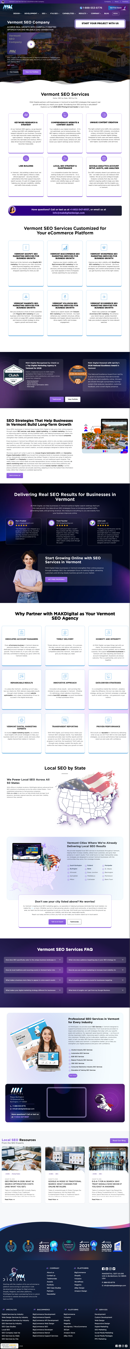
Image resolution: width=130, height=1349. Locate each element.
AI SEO (55, 13)
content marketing (58, 431)
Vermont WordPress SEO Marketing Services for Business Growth (104, 256)
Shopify (67, 1320)
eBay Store (68, 1336)
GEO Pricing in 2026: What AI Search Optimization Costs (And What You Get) (19, 1184)
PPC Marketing (100, 1339)
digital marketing (42, 431)
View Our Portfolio (31, 72)
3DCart (66, 1329)
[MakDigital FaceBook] (103, 1269)
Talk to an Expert (57, 921)
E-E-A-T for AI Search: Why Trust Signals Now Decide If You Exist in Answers (107, 1184)
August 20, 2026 (10, 1179)
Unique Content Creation (104, 122)
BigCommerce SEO (40, 1326)
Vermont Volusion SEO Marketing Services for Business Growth (65, 306)
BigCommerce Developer (43, 1329)
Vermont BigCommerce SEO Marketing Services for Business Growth (65, 256)
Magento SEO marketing (24, 314)
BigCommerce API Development (45, 1320)
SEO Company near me (11, 1333)
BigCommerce (69, 1314)
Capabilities (68, 13)
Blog (106, 13)
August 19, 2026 (53, 1179)
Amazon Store (69, 1333)
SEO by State (62, 98)
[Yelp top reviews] (88, 1247)
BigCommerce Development (44, 1314)
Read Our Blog (119, 1141)
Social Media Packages (104, 1336)
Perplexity (22, 459)
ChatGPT (12, 459)
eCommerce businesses (115, 651)
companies (67, 435)
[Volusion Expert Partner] (28, 1246)
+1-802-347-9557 (79, 210)
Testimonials (57, 399)
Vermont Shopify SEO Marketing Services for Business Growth (26, 256)
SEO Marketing (100, 1329)
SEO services (21, 431)
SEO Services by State (10, 1336)
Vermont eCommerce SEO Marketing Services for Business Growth (104, 306)
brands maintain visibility (54, 465)
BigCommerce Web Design (43, 1323)
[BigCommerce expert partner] (10, 1246)
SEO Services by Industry (12, 1323)
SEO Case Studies (9, 1326)
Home (55, 98)
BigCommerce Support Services (45, 1336)
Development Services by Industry (15, 1320)
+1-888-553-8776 (19, 1106)
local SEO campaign (60, 695)
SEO (43, 13)
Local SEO (6, 1329)
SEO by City (73, 98)
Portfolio (125, 1)
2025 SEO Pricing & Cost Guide (65, 107)
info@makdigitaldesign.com (69, 213)
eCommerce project (59, 649)
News (116, 1)
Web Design (30, 386)
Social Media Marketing (104, 1333)
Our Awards (14, 72)
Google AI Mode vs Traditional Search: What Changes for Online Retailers (64, 1184)
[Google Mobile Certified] (48, 1248)
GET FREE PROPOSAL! (56, 579)
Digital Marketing (32, 383)
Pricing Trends (16, 1173)
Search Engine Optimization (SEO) (37, 384)
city (32, 908)
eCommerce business (16, 645)
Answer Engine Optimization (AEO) (47, 453)
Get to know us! (14, 475)
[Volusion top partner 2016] (113, 1248)
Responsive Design (102, 1323)
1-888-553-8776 (92, 8)
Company (107, 1)
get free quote (116, 8)
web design (31, 431)
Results (82, 13)
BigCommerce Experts (41, 1317)
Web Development (32, 381)
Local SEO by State (65, 768)
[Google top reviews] (69, 1246)
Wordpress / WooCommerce (75, 1326)
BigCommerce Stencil (41, 1333)
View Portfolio (73, 399)
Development (30, 13)
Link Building (26, 166)
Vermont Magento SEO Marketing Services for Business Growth (26, 306)
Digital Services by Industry (12, 1314)
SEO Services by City (10, 1339)
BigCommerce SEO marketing (62, 264)
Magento (67, 1323)
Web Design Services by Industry (15, 1317)
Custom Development (103, 1317)
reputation (105, 732)
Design (16, 13)
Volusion (67, 1317)
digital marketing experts (21, 732)
